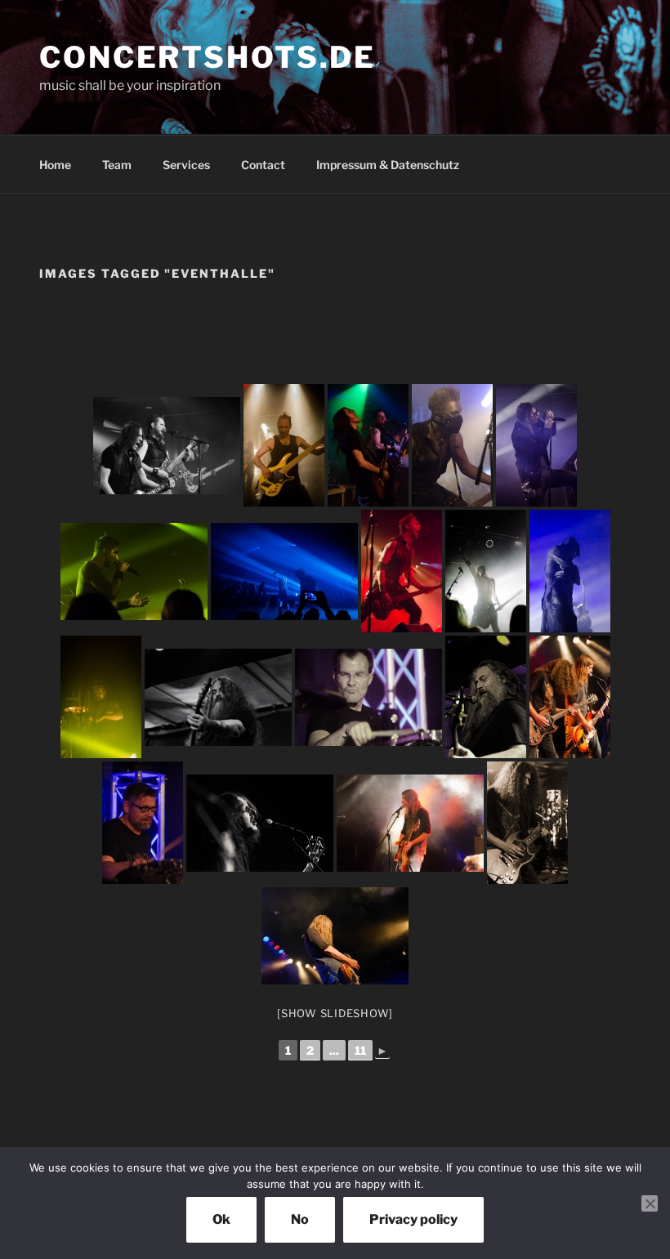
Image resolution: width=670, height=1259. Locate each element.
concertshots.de (207, 57)
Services (186, 165)
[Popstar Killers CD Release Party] (218, 697)
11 (360, 1050)
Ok (221, 1219)
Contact (263, 165)
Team (117, 165)
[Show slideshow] (335, 1013)
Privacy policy (413, 1219)
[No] (649, 1203)
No (300, 1219)
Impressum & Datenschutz (387, 165)
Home (55, 165)
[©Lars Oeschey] (166, 445)
